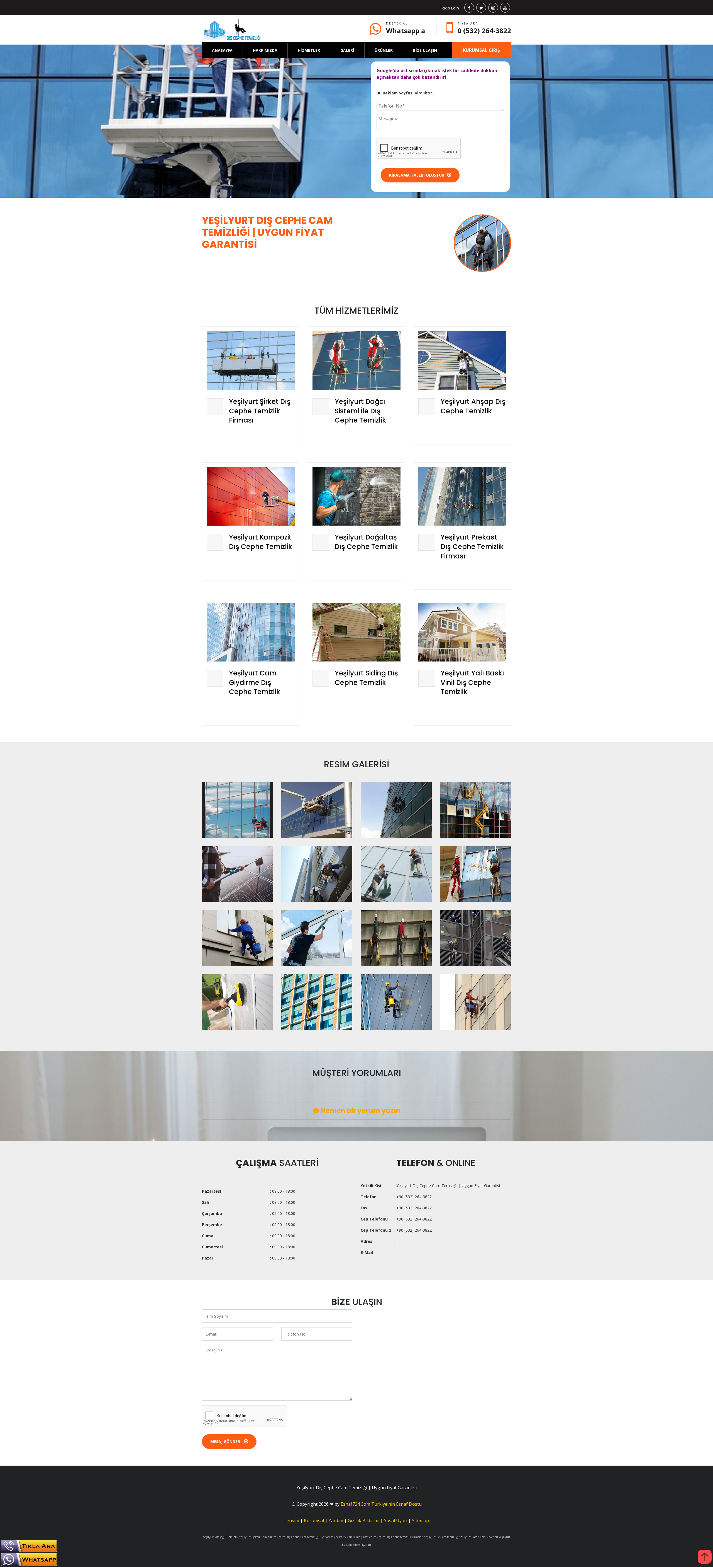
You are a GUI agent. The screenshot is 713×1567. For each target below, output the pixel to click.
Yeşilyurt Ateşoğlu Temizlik (220, 1537)
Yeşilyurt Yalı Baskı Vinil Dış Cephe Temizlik (472, 682)
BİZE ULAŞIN (425, 50)
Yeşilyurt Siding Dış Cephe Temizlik (366, 677)
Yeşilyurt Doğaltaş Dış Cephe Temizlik (366, 542)
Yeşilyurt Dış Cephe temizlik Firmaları (398, 1537)
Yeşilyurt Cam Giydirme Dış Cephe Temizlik (254, 682)
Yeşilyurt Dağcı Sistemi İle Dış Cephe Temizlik (360, 411)
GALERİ (347, 50)
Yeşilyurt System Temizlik (256, 1537)
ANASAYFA (222, 50)
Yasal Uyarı (395, 1520)
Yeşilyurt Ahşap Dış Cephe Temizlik (473, 406)
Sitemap (420, 1520)
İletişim (291, 1520)
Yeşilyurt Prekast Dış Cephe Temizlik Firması (472, 546)
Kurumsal (314, 1520)
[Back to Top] (705, 1557)
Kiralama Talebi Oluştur (416, 175)
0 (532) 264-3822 (484, 30)
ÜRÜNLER (384, 50)
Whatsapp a (405, 30)
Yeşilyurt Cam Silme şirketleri (478, 1537)
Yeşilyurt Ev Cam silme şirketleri (352, 1537)
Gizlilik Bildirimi (363, 1520)
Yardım (336, 1520)
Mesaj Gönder (225, 1441)
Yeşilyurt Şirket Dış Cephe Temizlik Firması (259, 411)
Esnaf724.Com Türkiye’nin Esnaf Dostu (381, 1504)
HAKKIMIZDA (265, 50)
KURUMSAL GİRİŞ (481, 50)
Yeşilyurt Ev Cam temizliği (441, 1537)
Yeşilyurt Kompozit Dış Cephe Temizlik (260, 542)
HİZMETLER (309, 50)
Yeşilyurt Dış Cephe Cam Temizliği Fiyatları (302, 1537)
